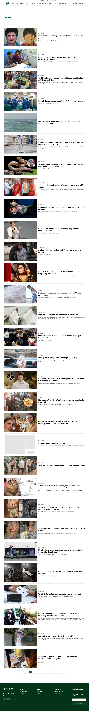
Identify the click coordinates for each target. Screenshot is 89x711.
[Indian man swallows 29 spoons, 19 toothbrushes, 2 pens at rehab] (20, 217)
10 (53, 672)
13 (58, 672)
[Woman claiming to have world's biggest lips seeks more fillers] (20, 538)
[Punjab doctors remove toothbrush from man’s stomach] (20, 110)
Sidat (84, 707)
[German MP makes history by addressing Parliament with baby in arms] (20, 238)
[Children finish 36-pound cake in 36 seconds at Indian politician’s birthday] (20, 89)
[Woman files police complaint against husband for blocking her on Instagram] (20, 667)
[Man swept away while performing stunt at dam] (20, 324)
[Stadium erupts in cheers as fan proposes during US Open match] (20, 346)
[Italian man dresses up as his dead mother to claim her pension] (20, 46)
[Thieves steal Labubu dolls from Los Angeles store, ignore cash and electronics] (20, 517)
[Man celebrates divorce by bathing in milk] (20, 646)
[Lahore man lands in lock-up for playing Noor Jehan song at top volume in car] (20, 281)
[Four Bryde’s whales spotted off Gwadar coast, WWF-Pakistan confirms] (20, 131)
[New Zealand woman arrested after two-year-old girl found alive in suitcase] (20, 560)
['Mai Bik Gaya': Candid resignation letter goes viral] (20, 603)
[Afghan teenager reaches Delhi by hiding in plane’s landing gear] (20, 260)
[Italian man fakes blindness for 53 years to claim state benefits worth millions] (20, 153)
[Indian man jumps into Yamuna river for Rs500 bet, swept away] (20, 303)
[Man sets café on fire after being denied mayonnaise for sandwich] (20, 410)
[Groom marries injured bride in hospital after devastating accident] (20, 67)
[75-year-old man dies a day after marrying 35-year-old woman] (20, 196)
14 (61, 672)
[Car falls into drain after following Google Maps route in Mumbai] (20, 581)
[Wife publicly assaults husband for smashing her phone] (20, 474)
